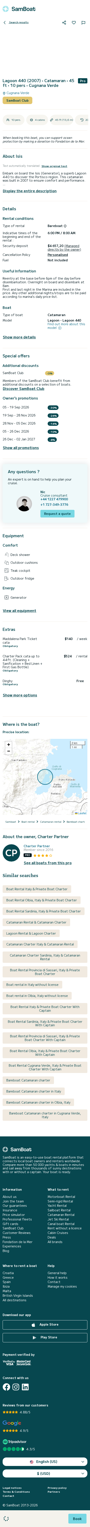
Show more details (19, 337)
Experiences (12, 1246)
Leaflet (82, 813)
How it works (58, 1277)
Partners (54, 1491)
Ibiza (6, 1286)
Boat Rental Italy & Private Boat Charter (37, 889)
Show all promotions (21, 447)
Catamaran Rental (61, 1215)
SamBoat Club (17, 100)
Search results (19, 22)
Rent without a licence (65, 1228)
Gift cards (10, 1224)
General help (57, 1273)
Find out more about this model (66, 326)
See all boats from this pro (48, 862)
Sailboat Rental (59, 1210)
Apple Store (49, 1324)
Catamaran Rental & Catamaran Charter (36, 922)
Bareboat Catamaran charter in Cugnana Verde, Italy (45, 1115)
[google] (12, 1423)
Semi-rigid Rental (60, 1201)
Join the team (13, 1201)
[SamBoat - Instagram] (16, 1387)
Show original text (54, 166)
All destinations (14, 1300)
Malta (7, 1291)
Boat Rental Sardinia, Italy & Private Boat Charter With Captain (45, 1023)
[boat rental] (19, 8)
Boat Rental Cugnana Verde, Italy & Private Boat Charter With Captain (45, 1067)
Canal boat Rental (61, 1224)
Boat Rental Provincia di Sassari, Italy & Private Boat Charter (45, 972)
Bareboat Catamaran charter (28, 1080)
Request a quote (57, 513)
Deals (52, 1237)
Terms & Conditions (16, 1491)
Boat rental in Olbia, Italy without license (37, 995)
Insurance (10, 1210)
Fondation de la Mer (18, 1242)
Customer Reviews (17, 1233)
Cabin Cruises (58, 1233)
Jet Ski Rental (58, 1219)
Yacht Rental (57, 1205)
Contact (54, 1282)
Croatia (8, 1273)
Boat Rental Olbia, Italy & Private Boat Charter (41, 900)
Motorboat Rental (61, 1197)
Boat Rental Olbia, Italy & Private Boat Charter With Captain (45, 1053)
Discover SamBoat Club (23, 388)
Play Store (48, 1337)
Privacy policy (57, 1487)
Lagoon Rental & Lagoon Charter (31, 933)
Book (77, 1518)
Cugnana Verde (17, 93)
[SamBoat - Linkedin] (25, 1387)
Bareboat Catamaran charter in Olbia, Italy (38, 1102)
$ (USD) (43, 1473)
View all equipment (19, 610)
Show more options (20, 695)
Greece (8, 1277)
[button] (8, 744)
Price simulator (14, 1215)
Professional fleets (17, 1219)
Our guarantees (15, 1205)
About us (10, 1197)
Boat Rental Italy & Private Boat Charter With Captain (45, 1009)
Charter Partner (37, 846)
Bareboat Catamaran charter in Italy (33, 1091)
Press (7, 1237)
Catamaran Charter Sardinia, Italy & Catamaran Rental (45, 957)
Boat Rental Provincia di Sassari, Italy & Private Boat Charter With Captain (45, 1038)
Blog (6, 1251)
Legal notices (12, 1487)
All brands (55, 1242)
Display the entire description (30, 190)
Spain (7, 1282)
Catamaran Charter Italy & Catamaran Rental (40, 944)
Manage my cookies (62, 1286)
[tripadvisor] (15, 1441)
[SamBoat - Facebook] (6, 1387)
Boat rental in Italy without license (32, 984)
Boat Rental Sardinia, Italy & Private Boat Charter (43, 911)
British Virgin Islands (18, 1295)
